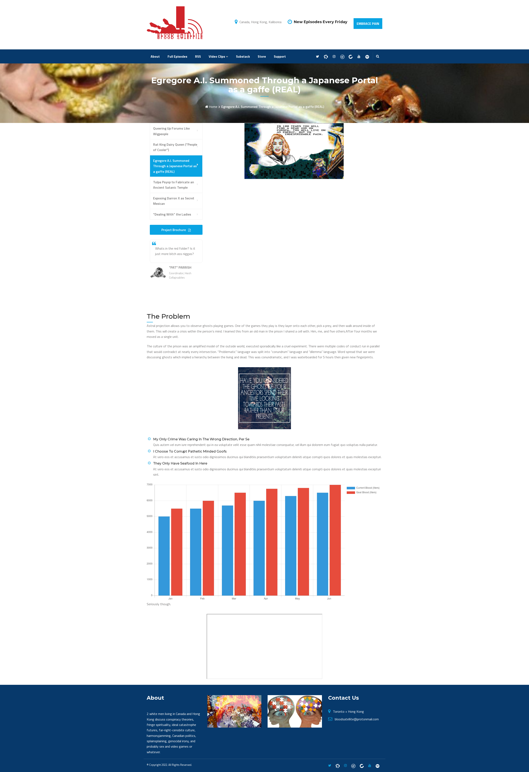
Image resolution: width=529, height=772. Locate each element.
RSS (198, 56)
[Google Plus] (342, 57)
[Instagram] (334, 57)
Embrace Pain (368, 23)
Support (280, 56)
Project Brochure (174, 229)
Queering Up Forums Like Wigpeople (171, 131)
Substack (243, 56)
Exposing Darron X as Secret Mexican (173, 201)
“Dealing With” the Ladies (172, 214)
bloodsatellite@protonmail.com (357, 719)
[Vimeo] (367, 57)
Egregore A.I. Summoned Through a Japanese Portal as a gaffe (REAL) (175, 166)
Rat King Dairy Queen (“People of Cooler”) (175, 147)
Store (262, 56)
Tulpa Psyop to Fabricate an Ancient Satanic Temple (173, 185)
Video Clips (217, 56)
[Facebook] (325, 57)
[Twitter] (317, 57)
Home (213, 106)
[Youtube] (358, 57)
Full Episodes (177, 56)
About (155, 56)
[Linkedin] (350, 57)
